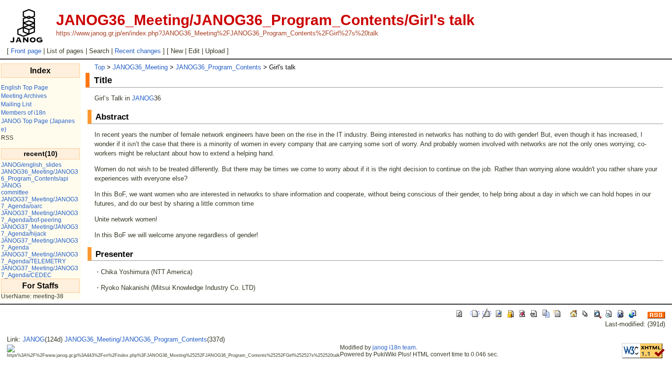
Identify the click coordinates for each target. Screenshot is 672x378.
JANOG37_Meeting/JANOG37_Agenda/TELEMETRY (39, 258)
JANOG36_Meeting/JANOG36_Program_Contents (135, 339)
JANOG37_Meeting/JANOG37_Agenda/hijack (39, 230)
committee (15, 192)
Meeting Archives (24, 96)
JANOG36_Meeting (140, 67)
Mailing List (16, 104)
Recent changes (138, 51)
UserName (15, 296)
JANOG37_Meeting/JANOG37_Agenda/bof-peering (39, 216)
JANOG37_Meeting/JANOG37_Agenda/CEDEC (39, 272)
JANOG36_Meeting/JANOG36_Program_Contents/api (39, 175)
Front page (26, 51)
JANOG (11, 185)
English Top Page (24, 87)
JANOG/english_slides (31, 164)
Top (99, 67)
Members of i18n (23, 112)
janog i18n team (394, 347)
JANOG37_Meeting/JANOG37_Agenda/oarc (39, 203)
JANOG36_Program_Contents (218, 67)
